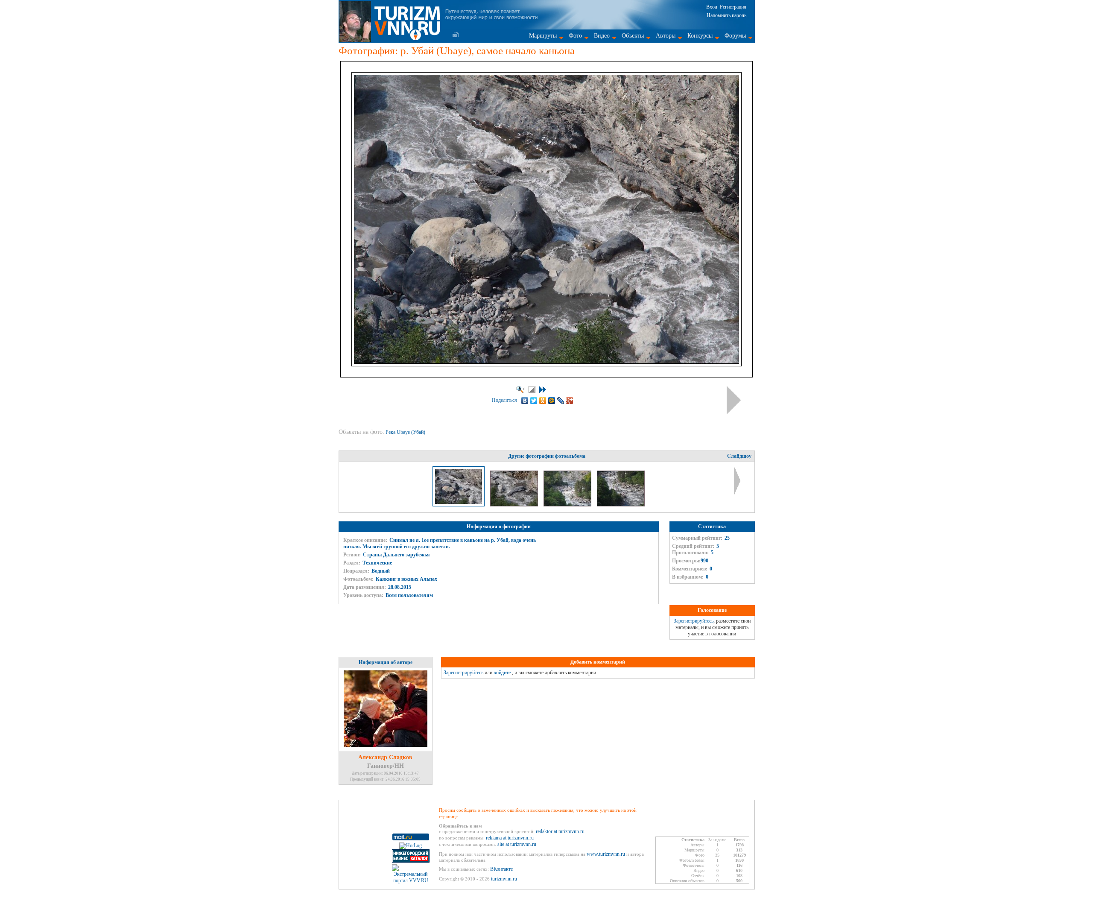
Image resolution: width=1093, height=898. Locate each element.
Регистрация (733, 7)
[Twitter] (533, 400)
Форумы (735, 35)
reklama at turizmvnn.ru (510, 838)
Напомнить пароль (726, 15)
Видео (602, 35)
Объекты (633, 35)
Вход (711, 7)
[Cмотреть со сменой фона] (532, 389)
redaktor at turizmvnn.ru (560, 831)
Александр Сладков (385, 757)
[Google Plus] (569, 400)
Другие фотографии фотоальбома (546, 456)
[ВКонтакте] (524, 400)
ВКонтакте (501, 869)
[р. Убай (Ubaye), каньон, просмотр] (568, 505)
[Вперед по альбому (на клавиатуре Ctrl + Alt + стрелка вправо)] (734, 400)
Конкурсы (700, 35)
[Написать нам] (456, 34)
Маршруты (543, 35)
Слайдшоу (739, 456)
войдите (502, 673)
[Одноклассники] (542, 400)
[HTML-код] (520, 389)
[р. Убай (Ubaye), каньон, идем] (621, 505)
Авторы (665, 35)
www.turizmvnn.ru (606, 854)
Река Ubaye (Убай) (406, 432)
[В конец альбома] (542, 389)
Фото (575, 35)
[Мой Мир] (551, 400)
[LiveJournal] (560, 400)
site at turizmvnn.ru (516, 844)
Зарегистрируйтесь (693, 621)
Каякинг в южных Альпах (406, 579)
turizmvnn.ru (504, 879)
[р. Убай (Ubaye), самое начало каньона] (514, 505)
